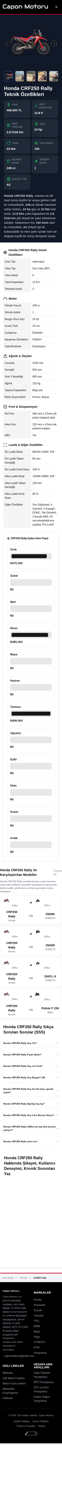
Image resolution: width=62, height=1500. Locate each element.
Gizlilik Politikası (21, 1421)
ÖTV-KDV (23, 1326)
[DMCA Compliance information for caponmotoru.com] (31, 1433)
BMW (37, 1326)
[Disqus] (31, 1222)
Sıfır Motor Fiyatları (14, 1378)
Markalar (8, 1372)
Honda (23, 1277)
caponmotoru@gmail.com (19, 1356)
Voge (37, 1336)
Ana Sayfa (8, 1277)
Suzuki (38, 1310)
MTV (14, 1326)
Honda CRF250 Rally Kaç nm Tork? (23, 1066)
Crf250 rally (40, 1277)
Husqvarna (40, 1352)
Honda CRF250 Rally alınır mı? (20, 1141)
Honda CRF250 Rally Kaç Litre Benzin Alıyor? (28, 1115)
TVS (36, 1320)
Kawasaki (39, 1305)
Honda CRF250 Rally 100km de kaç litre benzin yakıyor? (29, 1128)
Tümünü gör (57, 872)
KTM (36, 1347)
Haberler (8, 1398)
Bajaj (37, 1331)
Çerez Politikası (41, 1421)
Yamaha (38, 1315)
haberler (7, 1323)
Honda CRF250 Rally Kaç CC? (20, 1043)
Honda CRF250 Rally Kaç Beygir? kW (24, 1077)
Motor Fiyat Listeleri (14, 1383)
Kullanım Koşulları (26, 1426)
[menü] (56, 7)
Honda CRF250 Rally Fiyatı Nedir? (22, 1054)
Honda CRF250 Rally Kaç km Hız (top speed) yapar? (28, 1091)
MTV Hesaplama (44, 1382)
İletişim (41, 1426)
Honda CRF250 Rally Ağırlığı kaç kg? (24, 1103)
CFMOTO (39, 1342)
